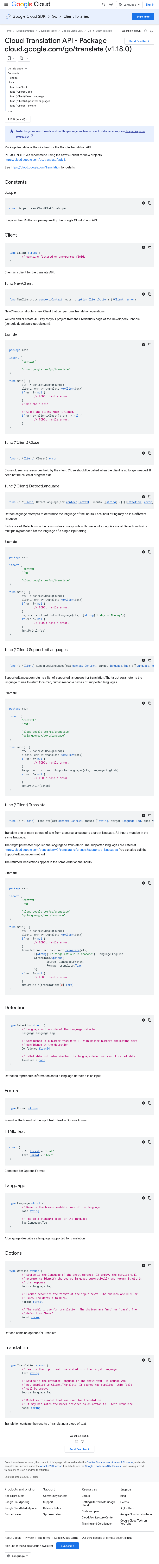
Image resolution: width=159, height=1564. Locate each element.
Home (8, 30)
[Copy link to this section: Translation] (32, 1348)
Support (48, 1502)
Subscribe (67, 1546)
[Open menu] (6, 4)
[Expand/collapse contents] (26, 68)
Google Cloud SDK (29, 16)
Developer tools (48, 30)
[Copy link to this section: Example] (20, 334)
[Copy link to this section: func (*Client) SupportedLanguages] (72, 650)
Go (54, 16)
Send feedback (139, 41)
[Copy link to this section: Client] (21, 235)
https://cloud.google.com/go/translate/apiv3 (35, 160)
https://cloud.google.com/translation (35, 167)
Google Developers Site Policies (103, 1466)
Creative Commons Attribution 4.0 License (109, 1462)
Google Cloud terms (66, 1537)
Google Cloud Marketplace (21, 1508)
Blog (123, 1495)
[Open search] (103, 4)
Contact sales (13, 1514)
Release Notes (52, 1508)
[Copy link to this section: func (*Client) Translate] (50, 805)
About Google (13, 1537)
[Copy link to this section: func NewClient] (37, 284)
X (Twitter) (127, 1508)
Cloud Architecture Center (98, 1517)
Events (124, 1502)
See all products (14, 1495)
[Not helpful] (151, 31)
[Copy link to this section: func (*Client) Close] (44, 443)
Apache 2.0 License (51, 1466)
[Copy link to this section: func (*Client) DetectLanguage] (64, 486)
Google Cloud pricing (17, 1502)
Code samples (90, 1511)
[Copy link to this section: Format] (24, 1091)
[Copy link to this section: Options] (25, 1253)
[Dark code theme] (143, 203)
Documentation (25, 30)
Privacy (29, 1537)
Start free (143, 16)
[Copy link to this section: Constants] (32, 182)
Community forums (55, 1495)
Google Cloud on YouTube (136, 1514)
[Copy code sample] (150, 203)
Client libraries (76, 16)
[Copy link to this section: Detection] (29, 1008)
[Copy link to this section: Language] (29, 1186)
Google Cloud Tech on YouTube (133, 1522)
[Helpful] (146, 31)
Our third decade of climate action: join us (107, 1537)
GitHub (86, 1495)
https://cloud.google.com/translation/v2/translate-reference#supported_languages (61, 850)
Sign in (150, 4)
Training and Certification (97, 1523)
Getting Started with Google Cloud (99, 1504)
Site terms (44, 1537)
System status (52, 1514)
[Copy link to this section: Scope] (20, 192)
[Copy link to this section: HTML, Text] (28, 1131)
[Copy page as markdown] (21, 58)
